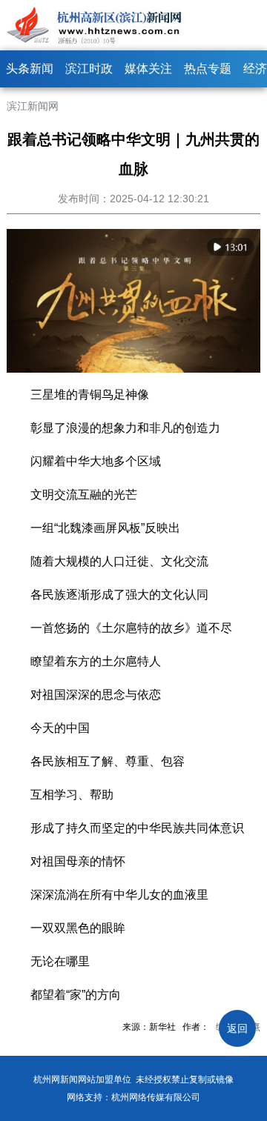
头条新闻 (29, 68)
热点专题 (207, 68)
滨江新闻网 (33, 106)
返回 (237, 1028)
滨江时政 (89, 68)
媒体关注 (148, 68)
